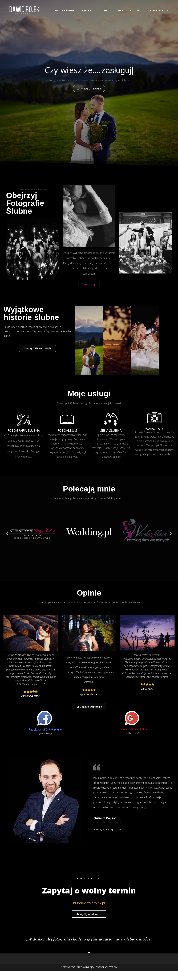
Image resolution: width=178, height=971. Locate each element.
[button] (7, 533)
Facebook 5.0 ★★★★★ (45, 729)
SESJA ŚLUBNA (111, 430)
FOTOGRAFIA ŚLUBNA (23, 430)
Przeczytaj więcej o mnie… (108, 829)
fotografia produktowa (148, 454)
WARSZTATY (154, 429)
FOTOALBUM (67, 430)
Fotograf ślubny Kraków (111, 498)
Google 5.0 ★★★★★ (133, 729)
